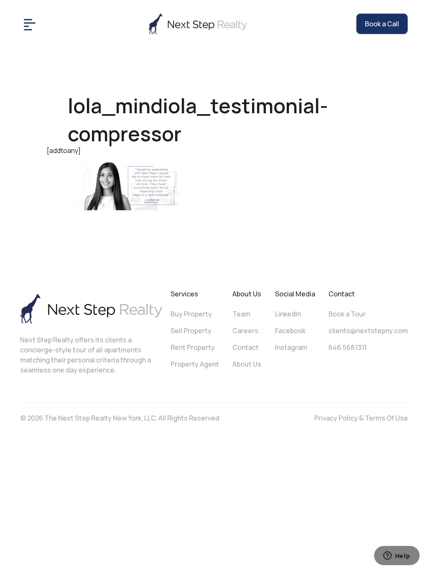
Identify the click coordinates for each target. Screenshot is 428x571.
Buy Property (191, 314)
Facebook (290, 330)
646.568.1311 (348, 347)
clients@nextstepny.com (368, 330)
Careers (245, 330)
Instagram (291, 347)
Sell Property (191, 330)
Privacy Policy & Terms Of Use (361, 418)
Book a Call (382, 23)
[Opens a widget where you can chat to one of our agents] (397, 556)
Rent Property (193, 347)
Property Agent (195, 364)
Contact (245, 347)
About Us (246, 364)
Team (241, 314)
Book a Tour (347, 314)
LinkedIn (288, 314)
